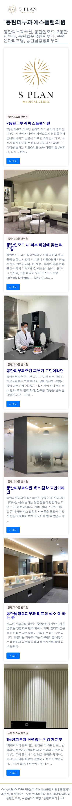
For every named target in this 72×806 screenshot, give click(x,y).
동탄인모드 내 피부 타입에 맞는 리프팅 (34, 247)
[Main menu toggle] (64, 9)
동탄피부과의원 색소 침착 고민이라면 (35, 490)
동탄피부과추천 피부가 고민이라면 (35, 371)
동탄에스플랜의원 (18, 116)
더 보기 (13, 160)
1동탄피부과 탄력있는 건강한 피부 (34, 739)
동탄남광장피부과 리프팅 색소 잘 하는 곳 (36, 615)
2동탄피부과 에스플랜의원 (28, 123)
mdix (63, 798)
